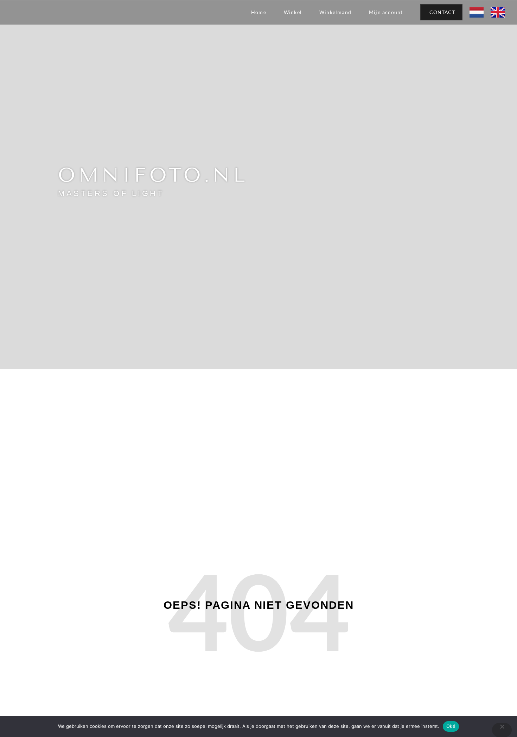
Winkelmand (335, 12)
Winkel (293, 12)
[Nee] (502, 730)
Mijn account (386, 12)
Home (258, 12)
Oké (450, 726)
